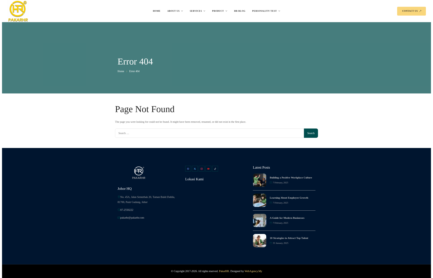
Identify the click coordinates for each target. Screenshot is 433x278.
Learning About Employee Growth (289, 197)
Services (196, 11)
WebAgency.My (253, 271)
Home (157, 11)
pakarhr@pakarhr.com (132, 217)
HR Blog (239, 11)
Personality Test (264, 11)
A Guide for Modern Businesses (287, 218)
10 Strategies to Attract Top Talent (289, 238)
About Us (173, 11)
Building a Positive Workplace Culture (291, 177)
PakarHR (224, 271)
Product (218, 11)
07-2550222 (126, 209)
